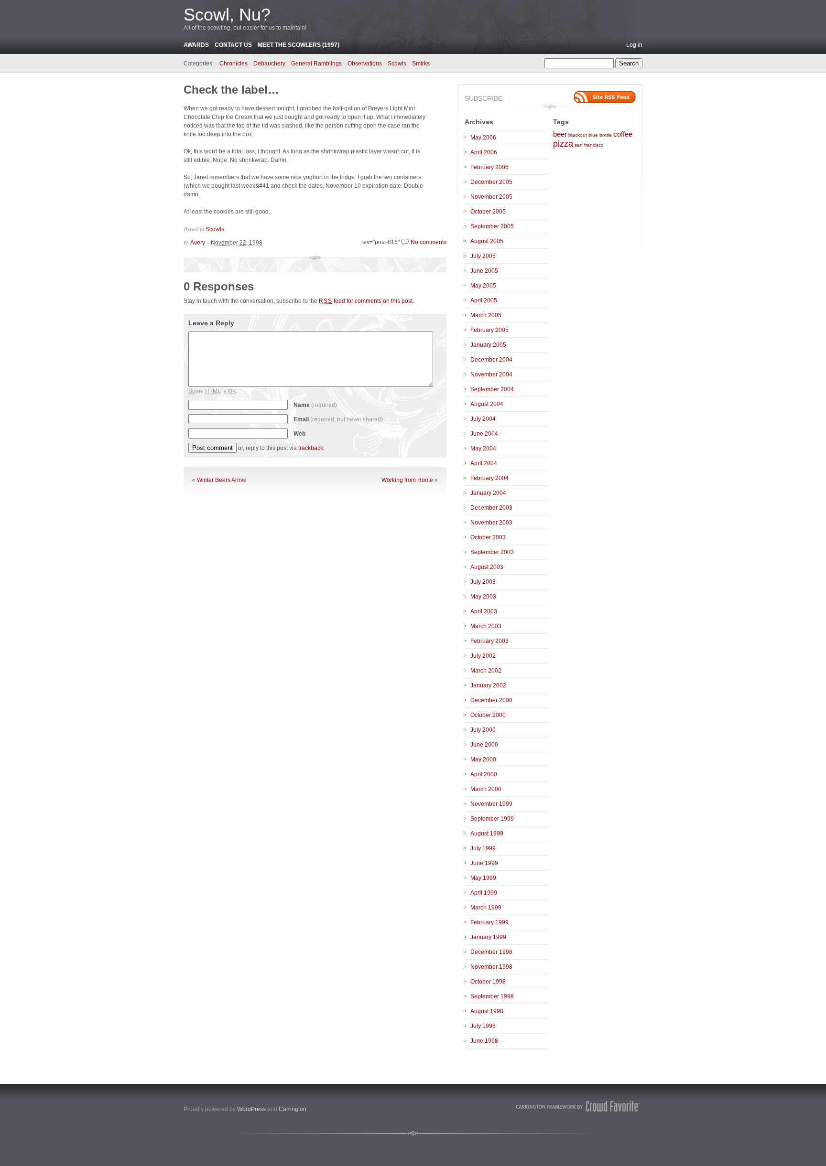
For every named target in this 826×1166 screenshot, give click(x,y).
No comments (428, 242)
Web (299, 433)
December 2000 (491, 700)
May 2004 (483, 448)
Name (315, 405)
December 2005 (491, 182)
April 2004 (483, 463)
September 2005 (492, 226)
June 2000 (484, 744)
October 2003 (488, 537)
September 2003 (492, 552)
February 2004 (489, 478)
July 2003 (483, 581)
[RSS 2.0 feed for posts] (605, 97)
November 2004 (491, 374)
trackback (310, 448)
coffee (622, 134)
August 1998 (486, 1011)
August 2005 (486, 241)
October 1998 (488, 981)
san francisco (589, 145)
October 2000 (488, 715)
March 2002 (485, 670)
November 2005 (491, 196)
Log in (634, 45)
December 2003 (491, 507)
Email (338, 419)
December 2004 (491, 359)
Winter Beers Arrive (222, 480)
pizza (563, 144)
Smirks (421, 63)
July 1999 (483, 848)
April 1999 (483, 892)
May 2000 (483, 759)
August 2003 (486, 567)
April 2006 (483, 152)
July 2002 (483, 656)
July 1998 (483, 1026)
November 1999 (491, 804)
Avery (197, 242)
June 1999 (484, 863)
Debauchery (269, 63)
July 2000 (483, 730)
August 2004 (486, 404)
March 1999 (485, 907)
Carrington (292, 1109)
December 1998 (491, 952)
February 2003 (489, 641)
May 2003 (483, 596)
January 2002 (488, 685)
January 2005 (488, 345)
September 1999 (492, 818)
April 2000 (483, 774)
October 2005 (488, 211)
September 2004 (492, 389)
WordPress (251, 1109)
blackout (577, 135)
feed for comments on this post (366, 301)
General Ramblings (316, 63)
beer (560, 134)
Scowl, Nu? (227, 14)
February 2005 (489, 330)
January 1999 (488, 937)
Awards (196, 45)
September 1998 (492, 996)
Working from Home (407, 480)
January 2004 (488, 493)
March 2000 (485, 789)
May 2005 (483, 285)
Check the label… (231, 89)
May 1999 (483, 878)
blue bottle (600, 135)
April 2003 (483, 611)
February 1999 (489, 922)
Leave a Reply (211, 323)
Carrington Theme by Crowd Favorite (577, 1106)
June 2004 (484, 433)
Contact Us (233, 45)
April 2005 (483, 300)
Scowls (397, 63)
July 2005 (483, 256)
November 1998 (491, 966)
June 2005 (484, 270)
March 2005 (485, 315)
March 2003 (485, 626)
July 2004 (483, 419)
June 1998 (484, 1041)
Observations (365, 63)
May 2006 (483, 137)
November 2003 (491, 522)
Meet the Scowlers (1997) (298, 45)
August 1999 (486, 833)
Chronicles (233, 63)
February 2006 (489, 167)
